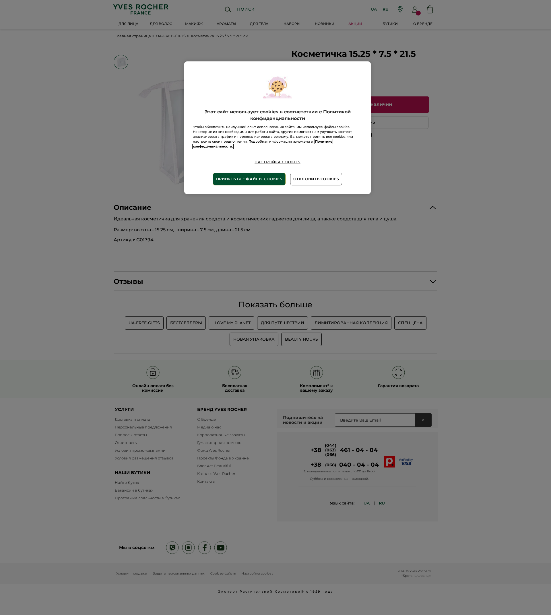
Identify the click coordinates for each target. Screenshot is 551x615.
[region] (277, 127)
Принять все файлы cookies (249, 179)
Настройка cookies (277, 162)
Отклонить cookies (316, 179)
